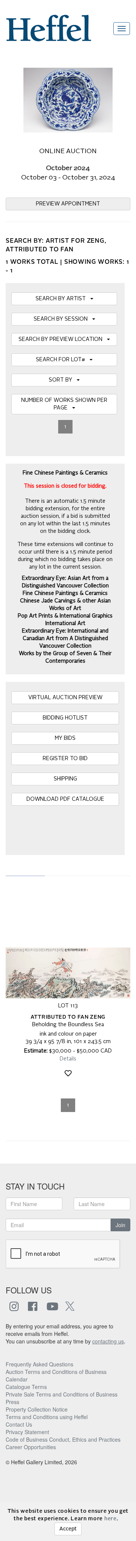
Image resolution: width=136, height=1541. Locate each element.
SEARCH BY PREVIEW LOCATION (63, 339)
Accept (68, 1529)
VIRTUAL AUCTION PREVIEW (65, 697)
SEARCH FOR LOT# (63, 359)
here (110, 1518)
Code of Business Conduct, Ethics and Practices (63, 1439)
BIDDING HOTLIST (65, 718)
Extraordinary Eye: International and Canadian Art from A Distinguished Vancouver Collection (65, 638)
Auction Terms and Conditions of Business (56, 1371)
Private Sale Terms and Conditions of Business (61, 1394)
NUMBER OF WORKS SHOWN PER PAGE (64, 404)
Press (12, 1402)
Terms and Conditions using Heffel (47, 1417)
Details (68, 1059)
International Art (65, 623)
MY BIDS (65, 738)
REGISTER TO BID (65, 758)
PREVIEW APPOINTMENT (68, 204)
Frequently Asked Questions (39, 1364)
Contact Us (19, 1424)
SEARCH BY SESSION (63, 319)
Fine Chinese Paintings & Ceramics (65, 593)
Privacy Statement (27, 1432)
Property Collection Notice (37, 1409)
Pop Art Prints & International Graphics (65, 616)
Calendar (17, 1379)
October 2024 (68, 168)
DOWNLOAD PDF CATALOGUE (65, 799)
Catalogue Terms (26, 1386)
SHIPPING (65, 779)
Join (120, 1225)
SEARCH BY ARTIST (63, 298)
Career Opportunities (31, 1447)
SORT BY (63, 380)
